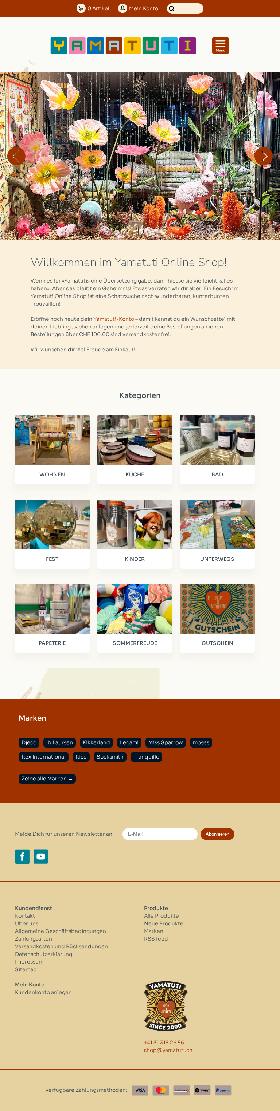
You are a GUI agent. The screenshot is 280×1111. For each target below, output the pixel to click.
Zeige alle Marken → (47, 778)
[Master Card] (160, 1090)
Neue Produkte (163, 923)
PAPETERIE (52, 643)
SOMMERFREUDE (135, 643)
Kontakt (25, 916)
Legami (129, 742)
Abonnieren (217, 834)
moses (201, 742)
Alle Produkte (161, 916)
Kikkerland (96, 742)
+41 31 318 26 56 (164, 1042)
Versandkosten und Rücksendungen (61, 946)
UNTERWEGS (217, 559)
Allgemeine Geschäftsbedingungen (60, 931)
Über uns (26, 923)
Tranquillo (146, 756)
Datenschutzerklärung (43, 954)
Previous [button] (16, 156)
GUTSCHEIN (217, 643)
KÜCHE (134, 474)
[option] (140, 156)
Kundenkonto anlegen (43, 992)
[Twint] (202, 1090)
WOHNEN (52, 474)
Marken (153, 931)
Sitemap (26, 969)
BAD (217, 474)
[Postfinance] (181, 1090)
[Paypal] (223, 1090)
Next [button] (263, 156)
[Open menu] (220, 45)
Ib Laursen (59, 742)
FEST (52, 559)
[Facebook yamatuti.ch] (22, 856)
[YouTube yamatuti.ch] (41, 856)
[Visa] (140, 1090)
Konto (143, 8)
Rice (81, 756)
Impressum (29, 961)
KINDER (135, 559)
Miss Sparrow (165, 742)
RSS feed (156, 938)
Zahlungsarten (33, 938)
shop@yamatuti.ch (168, 1050)
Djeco (29, 742)
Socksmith (110, 756)
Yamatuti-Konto (113, 319)
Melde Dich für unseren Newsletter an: (64, 834)
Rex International (44, 756)
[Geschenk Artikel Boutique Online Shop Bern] (123, 53)
